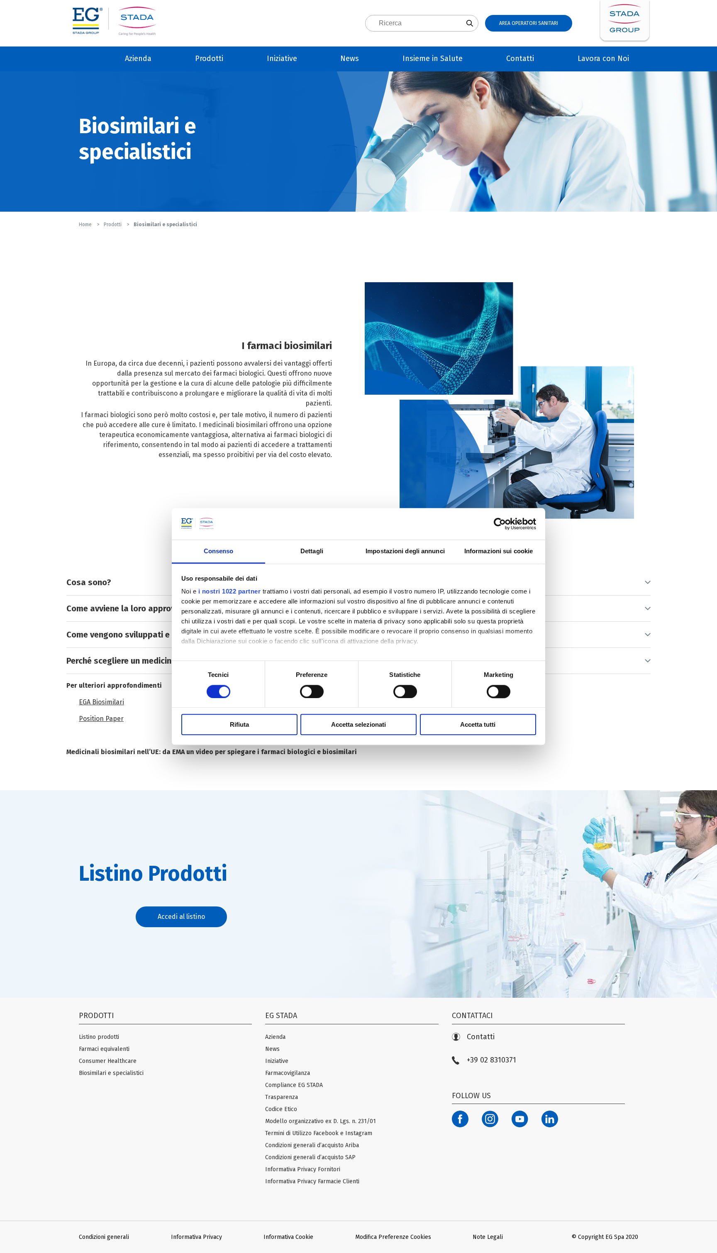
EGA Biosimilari (101, 702)
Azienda (138, 58)
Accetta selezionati (358, 724)
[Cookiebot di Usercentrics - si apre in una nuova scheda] (499, 524)
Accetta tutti (477, 724)
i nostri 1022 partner (229, 591)
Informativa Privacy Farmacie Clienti (312, 1181)
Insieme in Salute (432, 58)
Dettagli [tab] (311, 551)
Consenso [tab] (219, 551)
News (349, 58)
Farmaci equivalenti (104, 1049)
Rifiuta (239, 724)
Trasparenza (281, 1097)
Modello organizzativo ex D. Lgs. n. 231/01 (320, 1121)
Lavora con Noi (603, 58)
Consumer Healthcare (108, 1061)
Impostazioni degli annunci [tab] (405, 551)
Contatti (520, 58)
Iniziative (282, 58)
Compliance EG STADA (294, 1085)
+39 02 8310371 (491, 1060)
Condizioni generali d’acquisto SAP (310, 1157)
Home (86, 224)
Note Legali (488, 1237)
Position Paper (101, 719)
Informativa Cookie (288, 1237)
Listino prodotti (99, 1037)
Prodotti (209, 58)
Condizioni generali (104, 1237)
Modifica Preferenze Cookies (393, 1237)
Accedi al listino (181, 917)
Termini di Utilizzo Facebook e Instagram (318, 1133)
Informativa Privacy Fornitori (302, 1169)
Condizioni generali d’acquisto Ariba (312, 1145)
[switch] (312, 691)
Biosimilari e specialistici (111, 1073)
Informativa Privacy (196, 1237)
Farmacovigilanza (287, 1073)
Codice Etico (281, 1109)
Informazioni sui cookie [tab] (498, 551)
